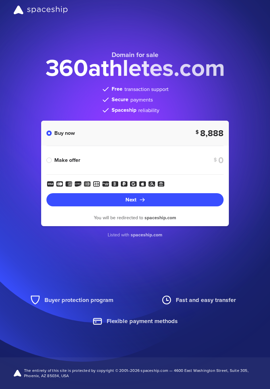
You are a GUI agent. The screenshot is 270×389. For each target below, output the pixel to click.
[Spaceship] (41, 10)
